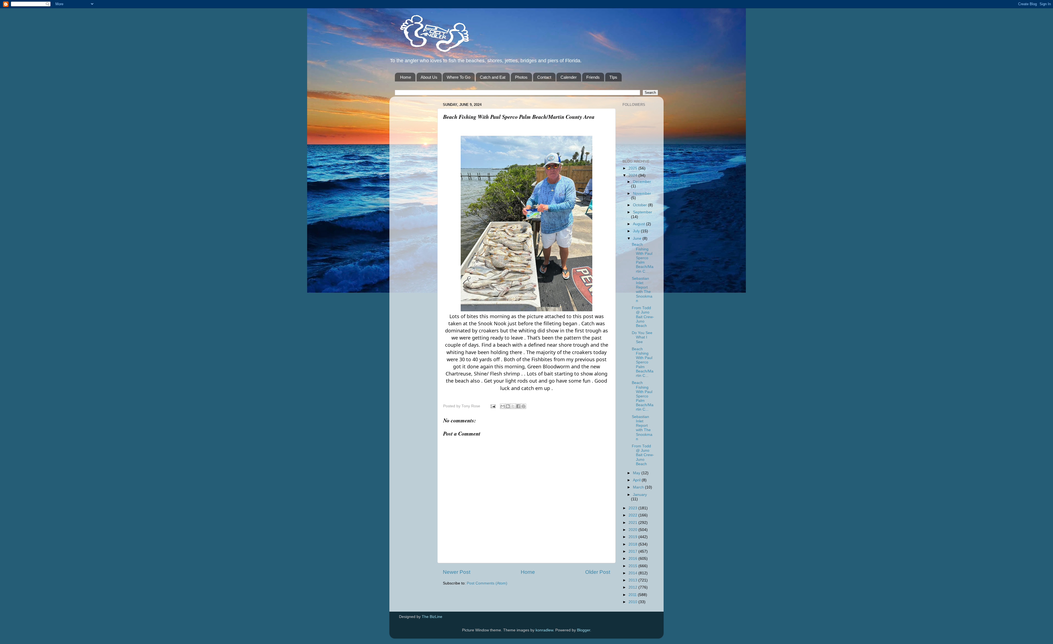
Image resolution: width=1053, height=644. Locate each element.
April (637, 480)
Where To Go (458, 77)
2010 (633, 602)
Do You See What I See (642, 337)
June (637, 238)
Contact (544, 77)
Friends (593, 77)
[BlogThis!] (508, 406)
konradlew (544, 630)
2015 (633, 566)
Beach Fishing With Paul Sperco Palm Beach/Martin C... (642, 257)
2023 (633, 508)
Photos (521, 77)
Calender (569, 77)
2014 (633, 573)
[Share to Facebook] (518, 406)
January (640, 495)
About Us (429, 77)
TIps (613, 77)
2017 (633, 551)
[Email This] (502, 406)
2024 (633, 175)
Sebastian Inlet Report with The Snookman (642, 289)
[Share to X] (513, 406)
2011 (633, 595)
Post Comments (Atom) (487, 583)
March (639, 487)
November (642, 193)
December (642, 182)
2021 (633, 523)
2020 (633, 530)
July (637, 231)
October (640, 205)
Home (405, 77)
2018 (633, 544)
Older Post (597, 572)
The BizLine (432, 617)
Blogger (583, 630)
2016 (633, 559)
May (637, 473)
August (639, 224)
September (642, 212)
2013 (633, 580)
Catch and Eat (492, 77)
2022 (633, 515)
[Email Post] (493, 406)
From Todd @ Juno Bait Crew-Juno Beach (643, 317)
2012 (633, 587)
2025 (633, 168)
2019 (633, 537)
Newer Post (456, 572)
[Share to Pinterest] (523, 406)
